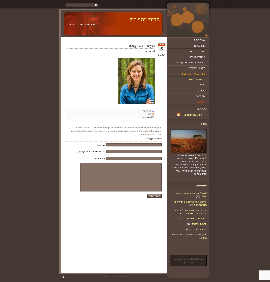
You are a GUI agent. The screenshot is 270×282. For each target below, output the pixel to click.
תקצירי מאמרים (197, 68)
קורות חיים (199, 45)
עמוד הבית (199, 40)
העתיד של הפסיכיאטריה (195, 218)
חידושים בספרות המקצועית (190, 62)
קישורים (201, 90)
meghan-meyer (142, 45)
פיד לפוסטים (193, 115)
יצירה (202, 85)
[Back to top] (63, 277)
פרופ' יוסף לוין (144, 19)
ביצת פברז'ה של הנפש (193, 73)
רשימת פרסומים (196, 51)
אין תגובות (147, 111)
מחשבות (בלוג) (197, 79)
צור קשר (200, 96)
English (201, 101)
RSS (149, 114)
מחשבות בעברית (199, 229)
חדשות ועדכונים (199, 224)
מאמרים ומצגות (197, 57)
